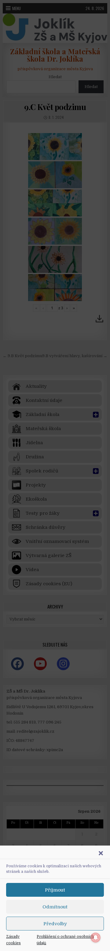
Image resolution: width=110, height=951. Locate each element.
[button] (101, 853)
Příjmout (55, 890)
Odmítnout (55, 907)
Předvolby (55, 923)
